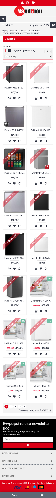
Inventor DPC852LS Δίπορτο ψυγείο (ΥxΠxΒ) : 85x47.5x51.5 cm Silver (42, 173)
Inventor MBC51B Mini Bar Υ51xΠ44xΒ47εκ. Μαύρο (15, 258)
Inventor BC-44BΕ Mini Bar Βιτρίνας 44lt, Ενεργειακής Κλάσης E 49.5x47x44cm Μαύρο (15, 173)
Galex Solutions (47, 483)
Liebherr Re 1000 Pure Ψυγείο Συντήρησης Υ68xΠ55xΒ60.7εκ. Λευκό (42, 343)
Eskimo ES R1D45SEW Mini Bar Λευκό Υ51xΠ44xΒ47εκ (42, 130)
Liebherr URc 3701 (41, 386)
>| (24, 406)
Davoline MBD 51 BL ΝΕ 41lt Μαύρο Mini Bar (15, 88)
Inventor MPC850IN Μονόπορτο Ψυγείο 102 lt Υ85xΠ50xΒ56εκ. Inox (15, 301)
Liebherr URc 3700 (14, 386)
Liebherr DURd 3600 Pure (42, 301)
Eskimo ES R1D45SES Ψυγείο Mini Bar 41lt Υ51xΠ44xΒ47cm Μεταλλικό (15, 130)
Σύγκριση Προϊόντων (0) (24, 50)
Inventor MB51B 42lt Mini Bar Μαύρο (42, 215)
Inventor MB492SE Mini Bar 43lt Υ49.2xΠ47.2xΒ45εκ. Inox (15, 215)
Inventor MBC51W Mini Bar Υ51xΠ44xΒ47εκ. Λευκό (42, 258)
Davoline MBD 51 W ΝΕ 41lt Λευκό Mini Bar (42, 88)
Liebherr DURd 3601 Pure (15, 343)
